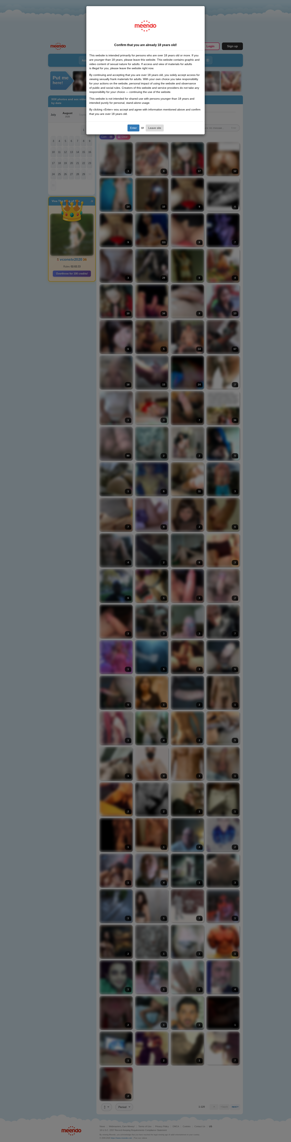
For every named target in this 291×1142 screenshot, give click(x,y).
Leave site (154, 127)
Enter (133, 127)
